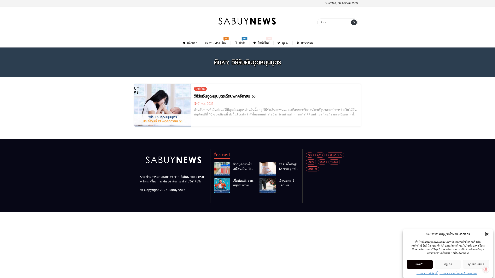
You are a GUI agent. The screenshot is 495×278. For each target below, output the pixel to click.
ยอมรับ (419, 264)
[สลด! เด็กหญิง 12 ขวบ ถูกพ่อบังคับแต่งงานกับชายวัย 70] (267, 169)
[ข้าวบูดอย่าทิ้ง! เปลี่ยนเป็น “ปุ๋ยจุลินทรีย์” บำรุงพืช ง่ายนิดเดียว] (222, 169)
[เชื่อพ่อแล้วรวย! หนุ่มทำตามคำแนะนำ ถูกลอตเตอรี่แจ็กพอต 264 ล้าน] (222, 185)
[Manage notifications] (486, 269)
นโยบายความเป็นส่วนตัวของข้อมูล (458, 273)
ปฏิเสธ (448, 264)
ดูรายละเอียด (476, 264)
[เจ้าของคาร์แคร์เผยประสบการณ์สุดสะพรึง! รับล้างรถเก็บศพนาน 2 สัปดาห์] (267, 185)
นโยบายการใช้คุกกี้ (427, 273)
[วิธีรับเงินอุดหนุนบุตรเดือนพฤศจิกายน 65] (162, 105)
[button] (487, 234)
